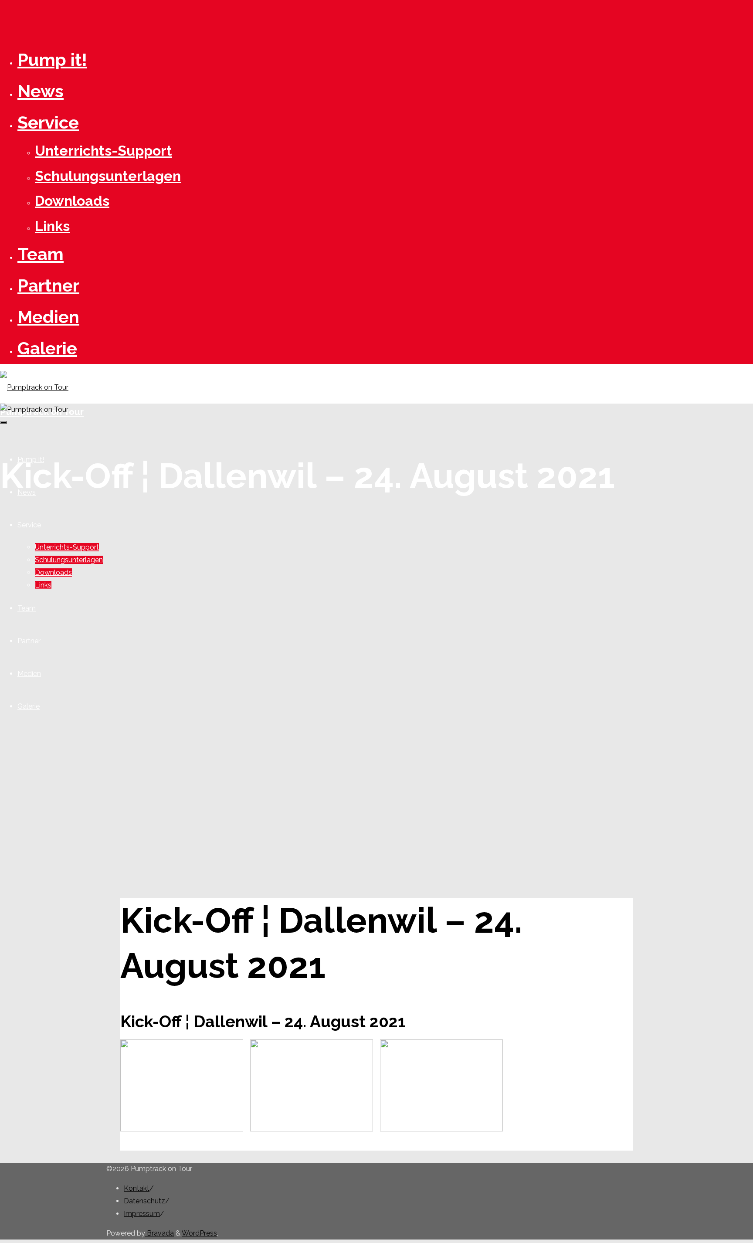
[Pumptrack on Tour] (34, 387)
